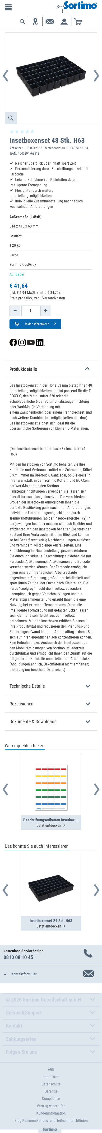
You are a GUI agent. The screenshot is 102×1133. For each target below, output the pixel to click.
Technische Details (27, 686)
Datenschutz (51, 1084)
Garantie (51, 1091)
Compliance (51, 1098)
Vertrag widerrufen (51, 1106)
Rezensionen (21, 704)
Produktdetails (23, 369)
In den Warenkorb (36, 324)
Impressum (51, 1077)
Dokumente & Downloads (32, 721)
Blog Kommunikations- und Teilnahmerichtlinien (51, 1120)
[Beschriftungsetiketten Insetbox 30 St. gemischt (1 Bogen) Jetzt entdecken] (51, 773)
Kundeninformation (51, 1113)
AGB (51, 1069)
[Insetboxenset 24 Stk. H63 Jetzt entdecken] (51, 874)
